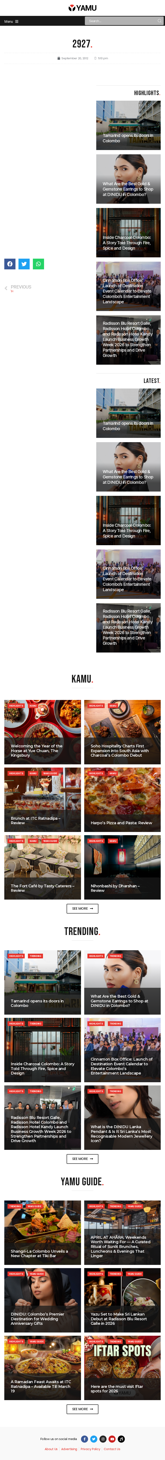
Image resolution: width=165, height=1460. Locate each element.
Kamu (33, 705)
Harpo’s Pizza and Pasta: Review (121, 823)
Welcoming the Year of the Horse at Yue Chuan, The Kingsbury (37, 751)
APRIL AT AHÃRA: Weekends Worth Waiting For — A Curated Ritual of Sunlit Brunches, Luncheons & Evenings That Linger (121, 1246)
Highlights (16, 705)
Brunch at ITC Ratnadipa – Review (35, 821)
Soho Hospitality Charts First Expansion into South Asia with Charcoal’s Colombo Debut (120, 751)
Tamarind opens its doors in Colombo (37, 1003)
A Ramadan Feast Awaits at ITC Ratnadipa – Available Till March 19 (41, 1386)
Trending (35, 956)
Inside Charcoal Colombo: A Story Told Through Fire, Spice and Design (42, 1069)
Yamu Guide (50, 773)
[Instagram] (103, 1439)
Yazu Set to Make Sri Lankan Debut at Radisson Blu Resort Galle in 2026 (119, 1319)
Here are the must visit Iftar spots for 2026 (117, 1389)
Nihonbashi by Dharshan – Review (115, 888)
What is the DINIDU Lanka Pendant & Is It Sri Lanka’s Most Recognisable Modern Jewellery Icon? (121, 1134)
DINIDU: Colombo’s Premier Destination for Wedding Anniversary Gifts (37, 1319)
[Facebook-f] (84, 1439)
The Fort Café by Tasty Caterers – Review (42, 888)
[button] (83, 909)
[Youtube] (112, 1439)
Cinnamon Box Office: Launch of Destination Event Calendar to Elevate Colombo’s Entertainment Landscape (122, 1066)
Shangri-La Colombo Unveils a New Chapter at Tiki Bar (39, 1253)
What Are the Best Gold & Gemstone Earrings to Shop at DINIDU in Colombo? (119, 1001)
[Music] (121, 1439)
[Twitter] (93, 1439)
